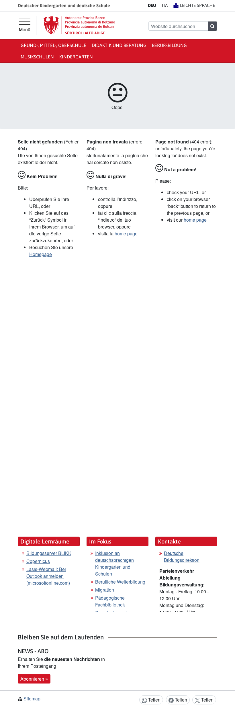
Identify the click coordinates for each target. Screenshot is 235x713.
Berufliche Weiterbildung (120, 581)
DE (152, 5)
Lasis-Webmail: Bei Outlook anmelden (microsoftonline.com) (48, 576)
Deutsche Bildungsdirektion (181, 556)
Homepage (40, 254)
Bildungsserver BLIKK (48, 553)
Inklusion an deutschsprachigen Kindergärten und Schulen (114, 563)
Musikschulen (37, 56)
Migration (104, 589)
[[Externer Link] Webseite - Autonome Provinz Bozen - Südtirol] (79, 25)
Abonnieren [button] (32, 678)
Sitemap (31, 698)
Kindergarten (76, 56)
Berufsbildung (169, 45)
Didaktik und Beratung (119, 45)
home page (126, 233)
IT (165, 5)
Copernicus (38, 561)
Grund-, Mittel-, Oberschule (53, 45)
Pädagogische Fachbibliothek (110, 601)
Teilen (153, 699)
